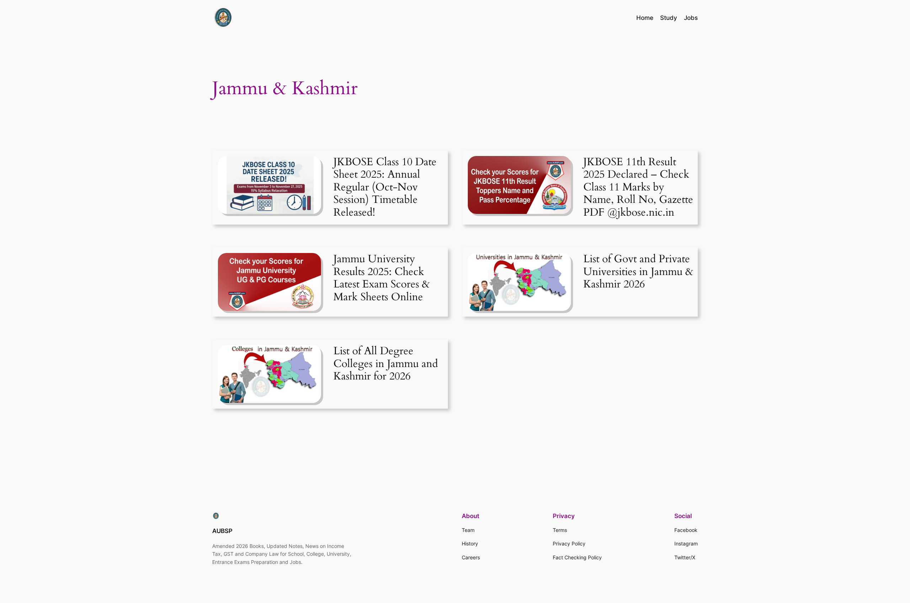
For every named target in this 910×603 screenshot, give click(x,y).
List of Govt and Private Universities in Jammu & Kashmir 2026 (638, 272)
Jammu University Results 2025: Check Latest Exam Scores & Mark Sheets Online (381, 278)
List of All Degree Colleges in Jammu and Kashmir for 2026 (385, 364)
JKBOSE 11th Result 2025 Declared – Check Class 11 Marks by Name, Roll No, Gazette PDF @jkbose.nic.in (638, 187)
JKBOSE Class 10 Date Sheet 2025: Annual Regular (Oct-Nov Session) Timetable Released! (385, 187)
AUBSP (222, 530)
